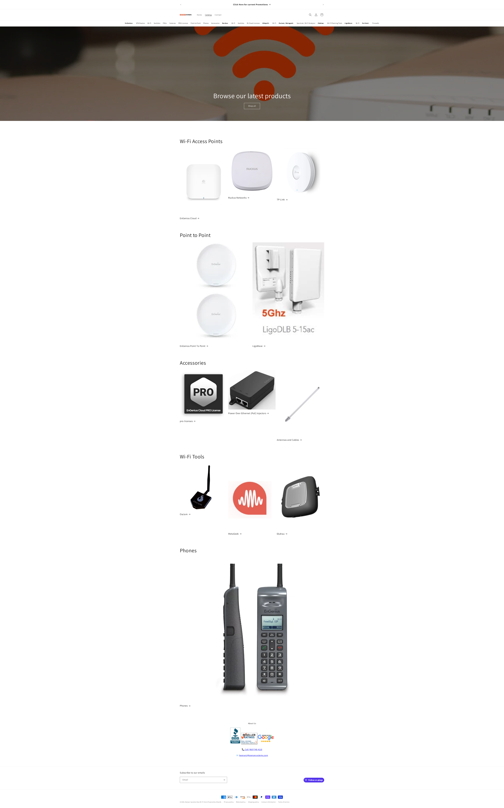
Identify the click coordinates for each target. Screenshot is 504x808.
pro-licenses (186, 421)
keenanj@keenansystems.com (253, 755)
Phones (206, 23)
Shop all (252, 106)
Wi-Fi (149, 23)
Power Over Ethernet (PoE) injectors (247, 413)
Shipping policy (253, 802)
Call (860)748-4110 (253, 749)
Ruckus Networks (237, 197)
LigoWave (258, 345)
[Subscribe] (224, 780)
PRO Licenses (183, 23)
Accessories (215, 23)
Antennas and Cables (288, 439)
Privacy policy (229, 802)
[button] (310, 15)
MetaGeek (233, 533)
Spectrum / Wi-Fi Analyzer (306, 23)
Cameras (172, 23)
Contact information (268, 802)
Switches (157, 23)
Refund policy (240, 802)
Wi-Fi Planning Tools (334, 23)
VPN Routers (140, 23)
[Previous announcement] (181, 4)
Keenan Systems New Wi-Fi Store (196, 802)
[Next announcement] (323, 4)
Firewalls (375, 23)
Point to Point (196, 23)
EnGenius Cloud (188, 218)
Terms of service (283, 802)
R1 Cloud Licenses (253, 23)
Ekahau (281, 533)
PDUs (165, 23)
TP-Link (281, 199)
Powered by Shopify (214, 802)
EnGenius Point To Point (192, 345)
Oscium (184, 514)
